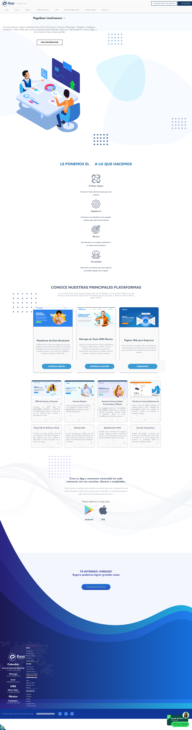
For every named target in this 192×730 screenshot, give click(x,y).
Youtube (28, 701)
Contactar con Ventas (164, 3)
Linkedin (28, 699)
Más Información (49, 42)
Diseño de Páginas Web (71, 10)
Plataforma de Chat (43, 10)
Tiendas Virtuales (90, 10)
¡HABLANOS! (143, 366)
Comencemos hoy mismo (96, 587)
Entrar (27, 680)
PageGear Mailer (30, 683)
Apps (27, 10)
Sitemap (28, 687)
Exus (16, 10)
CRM (56, 10)
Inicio (7, 10)
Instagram (28, 694)
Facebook (28, 696)
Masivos (104, 10)
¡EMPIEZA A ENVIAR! (99, 366)
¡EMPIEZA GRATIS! (56, 366)
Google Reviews (30, 703)
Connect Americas (31, 706)
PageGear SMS (30, 685)
